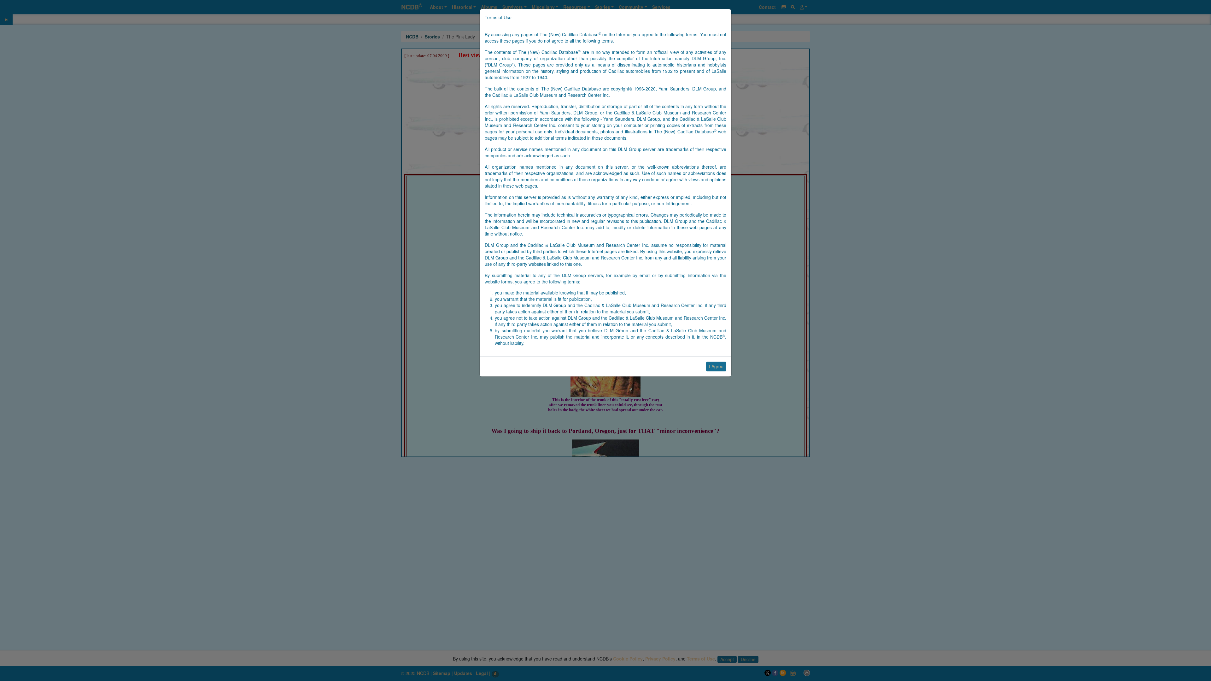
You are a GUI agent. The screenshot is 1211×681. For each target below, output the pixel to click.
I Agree (716, 366)
